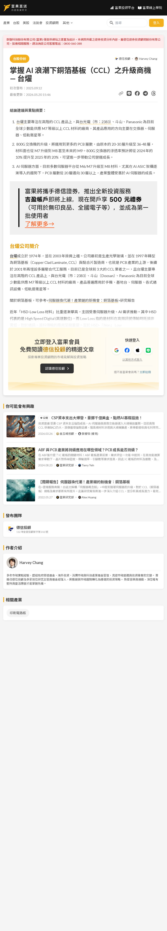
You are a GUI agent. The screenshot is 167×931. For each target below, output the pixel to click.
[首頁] (15, 8)
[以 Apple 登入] (138, 350)
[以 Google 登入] (116, 350)
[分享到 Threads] (153, 93)
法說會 (37, 23)
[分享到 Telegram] (145, 93)
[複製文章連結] (121, 93)
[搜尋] (111, 22)
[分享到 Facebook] (137, 93)
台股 (16, 23)
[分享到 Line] (129, 93)
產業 (6, 23)
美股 (26, 23)
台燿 (20, 121)
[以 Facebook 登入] (127, 350)
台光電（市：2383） (95, 121)
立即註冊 (145, 372)
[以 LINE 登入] (148, 350)
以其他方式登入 (132, 359)
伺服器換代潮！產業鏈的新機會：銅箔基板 (83, 300)
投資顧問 (52, 23)
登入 (156, 23)
